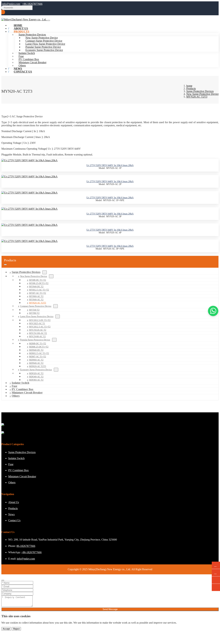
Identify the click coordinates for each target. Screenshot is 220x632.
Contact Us (23, 71)
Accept (6, 629)
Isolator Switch (27, 53)
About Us (13, 502)
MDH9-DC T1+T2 (37, 343)
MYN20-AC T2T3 (37, 302)
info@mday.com (11, 3)
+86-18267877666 (32, 3)
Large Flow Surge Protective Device (45, 43)
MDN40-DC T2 (36, 350)
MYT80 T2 (34, 313)
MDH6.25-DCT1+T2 (38, 346)
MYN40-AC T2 (36, 299)
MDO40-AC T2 (36, 376)
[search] (3, 12)
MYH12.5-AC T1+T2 (39, 289)
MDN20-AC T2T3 (37, 366)
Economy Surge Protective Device (44, 50)
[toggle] (48, 20)
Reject (16, 629)
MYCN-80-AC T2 (37, 336)
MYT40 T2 (34, 310)
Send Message (110, 609)
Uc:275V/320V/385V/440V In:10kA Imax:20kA (110, 165)
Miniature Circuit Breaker (32, 62)
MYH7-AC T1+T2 (37, 293)
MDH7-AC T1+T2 (37, 356)
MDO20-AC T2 (36, 373)
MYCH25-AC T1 (37, 323)
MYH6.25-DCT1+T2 (38, 283)
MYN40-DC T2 (36, 286)
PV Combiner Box (29, 59)
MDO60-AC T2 (36, 380)
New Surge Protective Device (41, 37)
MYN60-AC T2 (36, 296)
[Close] (2, 580)
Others (16, 395)
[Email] (216, 572)
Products (21, 31)
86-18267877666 (25, 545)
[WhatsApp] (216, 565)
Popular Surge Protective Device (43, 46)
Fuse (21, 56)
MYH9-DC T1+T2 (37, 280)
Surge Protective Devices (26, 272)
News (11, 514)
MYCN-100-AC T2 (38, 333)
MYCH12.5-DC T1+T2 (40, 320)
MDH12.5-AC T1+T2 (39, 353)
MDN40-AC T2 (36, 363)
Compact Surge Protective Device (43, 40)
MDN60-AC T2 (36, 359)
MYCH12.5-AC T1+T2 (40, 326)
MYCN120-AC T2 (37, 330)
